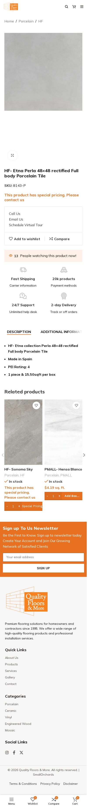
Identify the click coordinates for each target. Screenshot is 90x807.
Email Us (16, 219)
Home (9, 21)
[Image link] (27, 601)
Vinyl (8, 717)
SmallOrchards (43, 774)
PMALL (66, 475)
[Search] (66, 6)
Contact (10, 684)
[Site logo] (10, 6)
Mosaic (10, 730)
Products (11, 664)
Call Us (14, 213)
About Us (11, 658)
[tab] (19, 331)
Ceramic (10, 711)
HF (40, 21)
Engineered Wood (18, 724)
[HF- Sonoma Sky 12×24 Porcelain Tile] (23, 432)
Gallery (10, 677)
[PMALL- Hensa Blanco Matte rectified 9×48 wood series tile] (64, 432)
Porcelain (26, 21)
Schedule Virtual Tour (26, 225)
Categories (15, 696)
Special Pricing (32, 506)
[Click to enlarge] (12, 155)
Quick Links (15, 649)
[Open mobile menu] (82, 6)
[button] (64, 496)
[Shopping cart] (74, 6)
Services (11, 671)
